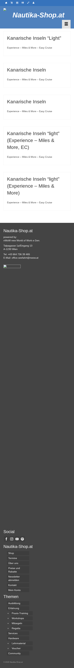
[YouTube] (17, 539)
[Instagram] (11, 539)
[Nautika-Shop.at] (37, 15)
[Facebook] (6, 539)
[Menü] (66, 24)
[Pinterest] (22, 539)
